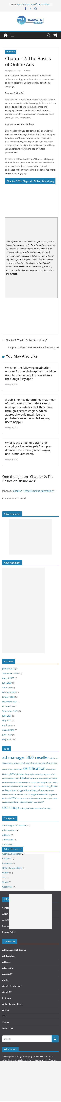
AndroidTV (7, 844)
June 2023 (7, 682)
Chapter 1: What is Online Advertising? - (34, 490)
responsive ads (26, 802)
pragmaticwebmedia (39, 794)
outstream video (8, 795)
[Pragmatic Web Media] (5, 35)
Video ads (33, 808)
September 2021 (10, 711)
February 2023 (9, 692)
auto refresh (20, 763)
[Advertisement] (30, 537)
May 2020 (6, 739)
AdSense (6, 835)
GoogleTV (6, 992)
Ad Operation (8, 830)
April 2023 (7, 687)
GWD (50, 782)
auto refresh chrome (49, 763)
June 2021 (7, 715)
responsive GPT (38, 802)
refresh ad (21, 798)
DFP (12, 774)
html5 (13, 786)
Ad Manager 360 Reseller (14, 825)
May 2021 (6, 720)
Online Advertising (32, 790)
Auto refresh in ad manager (12, 769)
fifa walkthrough (13, 778)
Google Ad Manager (11, 853)
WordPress (7, 1028)
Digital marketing (36, 774)
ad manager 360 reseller (25, 757)
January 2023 (8, 697)
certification (34, 768)
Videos (5, 1022)
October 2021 (8, 706)
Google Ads (12, 782)
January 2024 (8, 668)
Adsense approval (8, 763)
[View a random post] (55, 35)
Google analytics (23, 782)
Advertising (10, 52)
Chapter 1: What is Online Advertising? (26, 340)
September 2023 (10, 673)
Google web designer (39, 782)
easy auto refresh (49, 774)
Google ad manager (34, 778)
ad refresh (54, 758)
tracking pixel (24, 808)
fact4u (4, 778)
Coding (5, 849)
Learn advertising (41, 786)
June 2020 (7, 734)
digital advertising (21, 774)
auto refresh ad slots (33, 763)
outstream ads (48, 791)
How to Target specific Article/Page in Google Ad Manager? (33, 5)
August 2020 (8, 730)
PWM (28, 70)
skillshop (10, 807)
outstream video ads (22, 795)
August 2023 (8, 678)
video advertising (44, 808)
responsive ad (52, 798)
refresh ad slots (31, 798)
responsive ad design (10, 802)
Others (5, 1010)
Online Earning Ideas (12, 1004)
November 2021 (9, 701)
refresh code (42, 798)
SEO (4, 1016)
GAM (23, 778)
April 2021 (7, 725)
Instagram (7, 998)
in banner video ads (23, 786)
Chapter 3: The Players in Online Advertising (30, 181)
